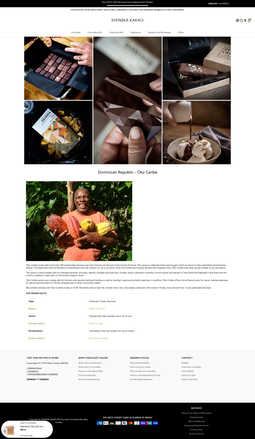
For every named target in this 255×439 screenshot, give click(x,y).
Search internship (189, 379)
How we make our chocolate (142, 371)
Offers (181, 32)
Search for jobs (188, 375)
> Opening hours (34, 368)
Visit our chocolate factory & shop (145, 375)
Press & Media (188, 371)
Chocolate (76, 32)
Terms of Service (196, 434)
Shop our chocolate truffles (90, 371)
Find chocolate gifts (87, 375)
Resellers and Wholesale (159, 32)
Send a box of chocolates (89, 367)
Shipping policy (196, 417)
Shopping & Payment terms (196, 425)
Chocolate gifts (95, 32)
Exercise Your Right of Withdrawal (196, 413)
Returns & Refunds (196, 421)
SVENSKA (224, 3)
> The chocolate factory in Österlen (42, 374)
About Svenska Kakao (139, 363)
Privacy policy (196, 429)
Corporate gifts (116, 32)
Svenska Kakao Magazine (141, 379)
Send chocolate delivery (89, 379)
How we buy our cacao (140, 367)
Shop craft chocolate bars (89, 363)
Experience (136, 32)
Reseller (185, 363)
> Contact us (32, 371)
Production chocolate (191, 367)
